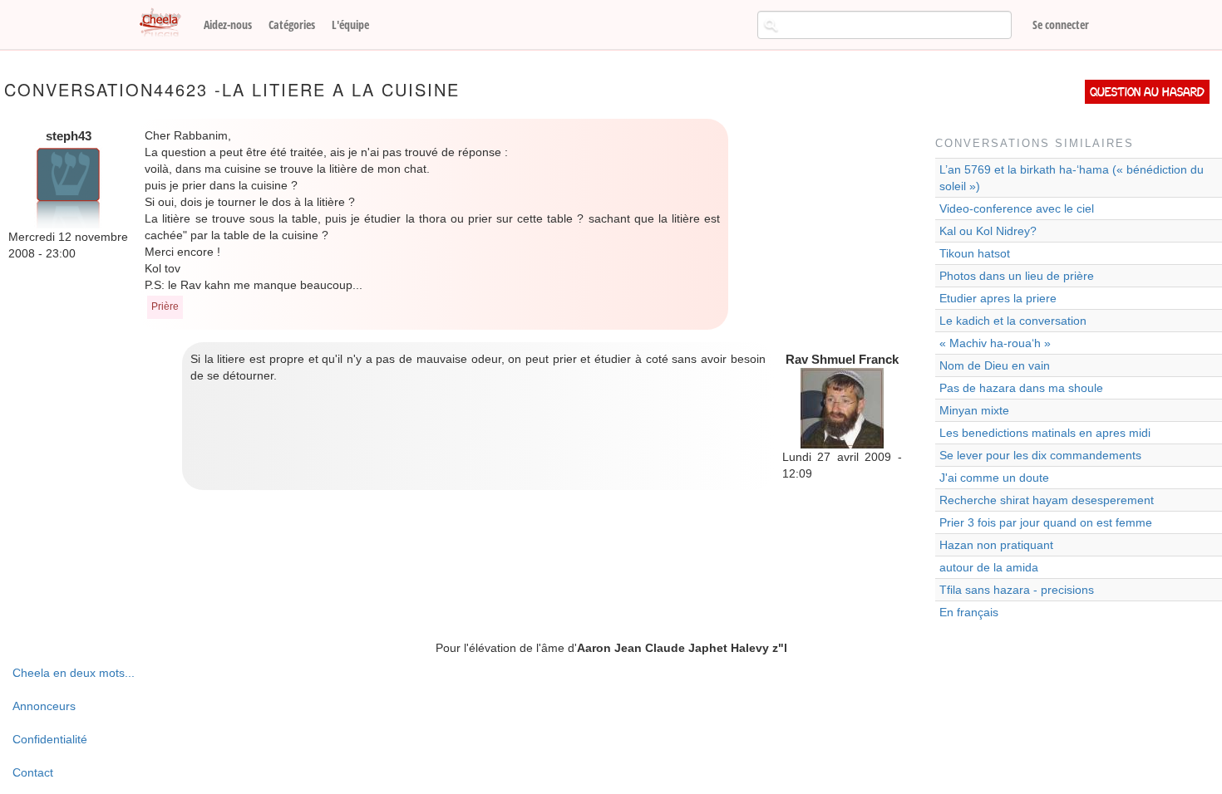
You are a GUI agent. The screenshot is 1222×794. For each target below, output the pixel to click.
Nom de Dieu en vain (994, 365)
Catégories (292, 24)
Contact (32, 772)
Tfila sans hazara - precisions (1016, 589)
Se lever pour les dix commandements (1040, 455)
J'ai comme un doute (994, 477)
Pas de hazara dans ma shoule (1021, 388)
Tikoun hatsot (974, 253)
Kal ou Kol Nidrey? (988, 231)
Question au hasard (1147, 92)
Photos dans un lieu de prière (1016, 275)
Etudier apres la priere (998, 298)
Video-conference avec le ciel (1016, 208)
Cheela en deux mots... (73, 672)
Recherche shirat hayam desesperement (1046, 500)
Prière (165, 306)
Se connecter (1060, 24)
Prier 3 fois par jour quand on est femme (1045, 522)
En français (968, 612)
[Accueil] (166, 23)
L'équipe (350, 24)
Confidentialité (49, 739)
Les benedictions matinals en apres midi (1045, 432)
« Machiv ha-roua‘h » (995, 343)
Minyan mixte (974, 410)
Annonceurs (44, 706)
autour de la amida (988, 567)
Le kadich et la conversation (1012, 320)
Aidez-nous (228, 24)
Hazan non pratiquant (996, 544)
